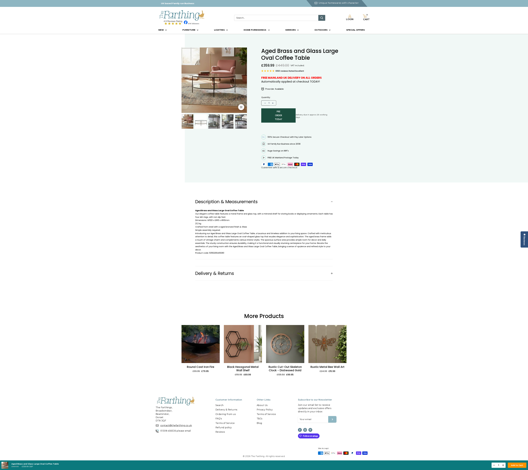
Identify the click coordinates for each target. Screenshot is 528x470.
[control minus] (264, 103)
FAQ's (218, 418)
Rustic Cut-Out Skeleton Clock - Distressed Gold (285, 368)
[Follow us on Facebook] (300, 430)
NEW (161, 30)
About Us (262, 405)
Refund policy (223, 427)
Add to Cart (517, 465)
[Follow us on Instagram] (305, 430)
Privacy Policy (265, 409)
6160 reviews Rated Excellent (290, 71)
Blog (259, 423)
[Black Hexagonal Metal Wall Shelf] (243, 344)
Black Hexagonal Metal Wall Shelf (243, 368)
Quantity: (265, 97)
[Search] (321, 18)
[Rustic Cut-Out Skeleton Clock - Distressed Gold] (285, 344)
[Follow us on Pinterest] (310, 430)
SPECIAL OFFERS (355, 30)
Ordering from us (225, 414)
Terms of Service (225, 423)
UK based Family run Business (177, 3)
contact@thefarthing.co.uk (176, 425)
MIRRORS (290, 30)
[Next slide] (191, 117)
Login (350, 19)
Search (219, 405)
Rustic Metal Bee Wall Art (327, 367)
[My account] (350, 16)
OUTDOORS (321, 30)
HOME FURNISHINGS (255, 30)
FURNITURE (188, 30)
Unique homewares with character (338, 3)
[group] (187, 121)
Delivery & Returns (226, 409)
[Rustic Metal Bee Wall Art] (327, 344)
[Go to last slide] (184, 117)
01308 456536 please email (175, 430)
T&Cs (259, 418)
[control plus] (273, 103)
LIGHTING (219, 30)
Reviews (220, 432)
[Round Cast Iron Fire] (201, 344)
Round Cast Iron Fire (200, 367)
